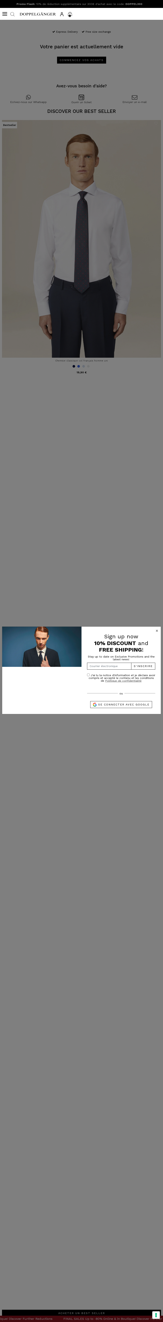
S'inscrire (143, 666)
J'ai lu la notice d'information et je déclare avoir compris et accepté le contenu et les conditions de (122, 678)
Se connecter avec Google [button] (123, 704)
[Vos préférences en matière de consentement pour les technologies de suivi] (156, 1315)
